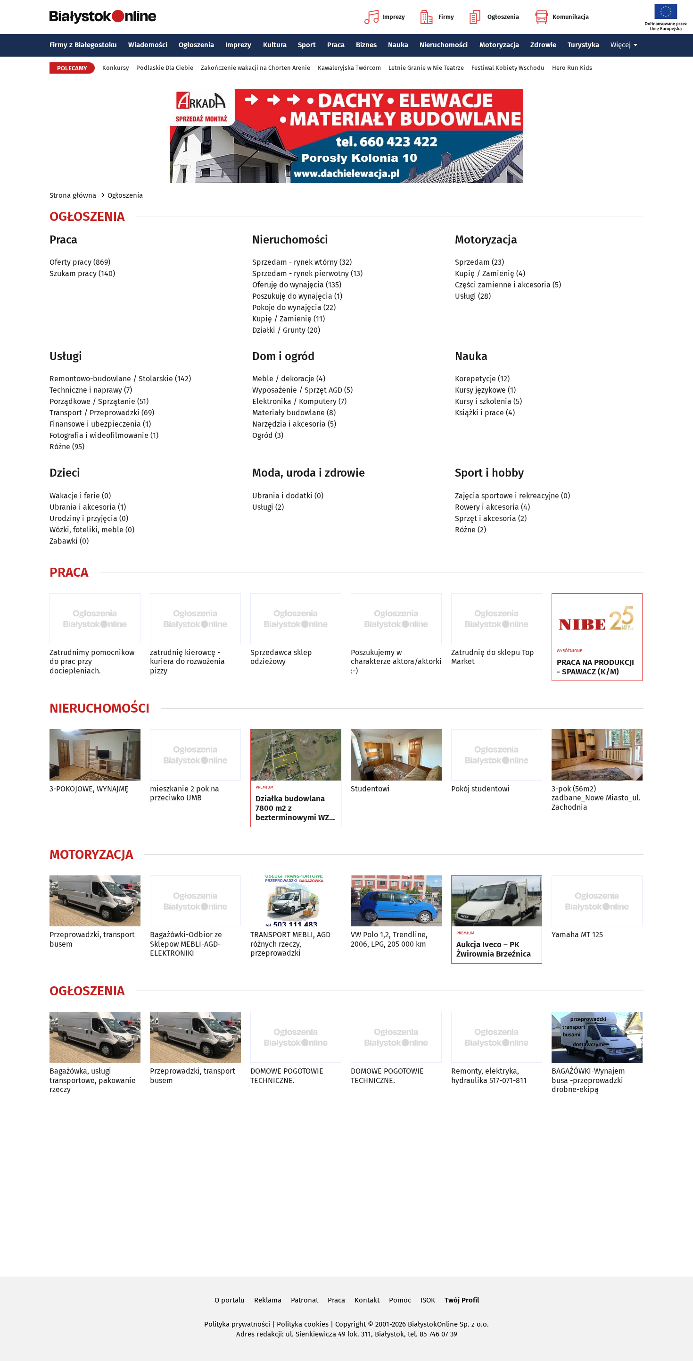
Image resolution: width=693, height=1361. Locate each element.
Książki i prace (479, 412)
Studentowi (370, 788)
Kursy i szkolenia (483, 401)
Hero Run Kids (572, 68)
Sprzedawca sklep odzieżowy (281, 657)
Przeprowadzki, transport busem (92, 939)
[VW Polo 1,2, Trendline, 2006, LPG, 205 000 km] (396, 901)
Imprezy (393, 16)
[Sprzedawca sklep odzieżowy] (295, 619)
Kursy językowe (480, 390)
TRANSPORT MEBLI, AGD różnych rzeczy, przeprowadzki (290, 943)
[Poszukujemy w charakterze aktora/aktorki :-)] (396, 619)
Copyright (350, 1324)
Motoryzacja (499, 45)
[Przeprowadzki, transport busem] (95, 901)
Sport (307, 45)
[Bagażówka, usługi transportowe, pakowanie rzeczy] (95, 1037)
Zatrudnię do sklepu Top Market (492, 657)
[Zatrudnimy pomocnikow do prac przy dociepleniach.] (95, 619)
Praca (336, 45)
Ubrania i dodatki (282, 495)
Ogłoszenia (503, 16)
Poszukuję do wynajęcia (292, 296)
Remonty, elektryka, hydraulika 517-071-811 (489, 1075)
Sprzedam (472, 262)
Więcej (620, 45)
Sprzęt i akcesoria (485, 518)
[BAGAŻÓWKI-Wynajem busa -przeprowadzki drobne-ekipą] (597, 1037)
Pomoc (400, 1300)
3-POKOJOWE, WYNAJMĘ (89, 788)
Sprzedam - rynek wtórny (295, 262)
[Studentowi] (396, 755)
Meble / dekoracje (283, 378)
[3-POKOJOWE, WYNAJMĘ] (95, 755)
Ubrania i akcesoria (83, 507)
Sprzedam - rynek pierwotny (300, 273)
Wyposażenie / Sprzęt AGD (297, 390)
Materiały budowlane (288, 412)
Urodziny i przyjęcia (83, 518)
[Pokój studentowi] (496, 755)
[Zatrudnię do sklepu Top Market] (496, 619)
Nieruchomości (444, 45)
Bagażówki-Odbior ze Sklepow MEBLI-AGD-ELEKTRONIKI (186, 943)
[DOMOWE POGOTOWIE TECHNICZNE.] (295, 1037)
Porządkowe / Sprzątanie (92, 401)
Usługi (465, 296)
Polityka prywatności (237, 1324)
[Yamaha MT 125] (597, 901)
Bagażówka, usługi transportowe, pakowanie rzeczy (93, 1080)
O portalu (229, 1300)
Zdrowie (543, 45)
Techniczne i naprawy (86, 390)
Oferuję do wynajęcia (288, 284)
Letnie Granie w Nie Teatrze (426, 68)
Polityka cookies (303, 1324)
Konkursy (115, 68)
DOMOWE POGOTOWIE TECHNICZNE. (286, 1075)
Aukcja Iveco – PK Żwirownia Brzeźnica (493, 949)
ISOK (428, 1300)
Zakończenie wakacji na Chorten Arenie (255, 68)
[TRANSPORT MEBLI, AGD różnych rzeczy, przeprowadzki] (295, 901)
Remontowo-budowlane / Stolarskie (111, 378)
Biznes (366, 45)
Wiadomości (147, 45)
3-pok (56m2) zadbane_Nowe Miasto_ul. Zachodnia (596, 797)
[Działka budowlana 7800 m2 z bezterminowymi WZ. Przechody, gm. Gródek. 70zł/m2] (296, 755)
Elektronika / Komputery (294, 401)
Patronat (304, 1300)
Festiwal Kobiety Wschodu (507, 68)
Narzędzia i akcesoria (289, 424)
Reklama (267, 1300)
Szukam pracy (73, 273)
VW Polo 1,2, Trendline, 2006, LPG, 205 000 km (389, 939)
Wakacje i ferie (75, 495)
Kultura (275, 45)
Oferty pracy (70, 262)
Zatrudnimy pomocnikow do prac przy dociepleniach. (92, 661)
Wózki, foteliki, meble (87, 529)
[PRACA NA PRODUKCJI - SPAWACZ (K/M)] (597, 619)
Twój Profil (462, 1300)
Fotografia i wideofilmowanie (99, 435)
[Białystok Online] (103, 17)
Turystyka (583, 45)
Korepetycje (475, 378)
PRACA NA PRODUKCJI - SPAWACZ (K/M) (595, 667)
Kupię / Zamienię (282, 318)
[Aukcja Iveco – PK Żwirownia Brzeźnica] (497, 901)
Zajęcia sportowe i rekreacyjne (507, 495)
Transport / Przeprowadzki (95, 412)
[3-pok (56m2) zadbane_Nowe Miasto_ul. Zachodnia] (597, 755)
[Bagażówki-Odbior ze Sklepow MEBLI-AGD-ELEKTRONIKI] (195, 901)
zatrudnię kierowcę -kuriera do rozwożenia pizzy (187, 661)
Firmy (446, 16)
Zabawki (64, 541)
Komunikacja (571, 16)
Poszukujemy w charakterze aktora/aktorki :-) (396, 661)
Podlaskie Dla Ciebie (164, 68)
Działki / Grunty (278, 330)
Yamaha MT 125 (577, 934)
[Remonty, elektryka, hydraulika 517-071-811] (496, 1037)
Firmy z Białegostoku (83, 45)
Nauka (398, 45)
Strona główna (73, 195)
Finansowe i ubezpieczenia (95, 424)
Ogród (262, 435)
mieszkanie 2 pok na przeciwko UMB (184, 793)
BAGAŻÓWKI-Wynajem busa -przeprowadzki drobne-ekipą (588, 1080)
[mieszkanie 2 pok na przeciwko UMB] (195, 755)
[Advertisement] (346, 1183)
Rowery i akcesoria (487, 507)
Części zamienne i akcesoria (503, 284)
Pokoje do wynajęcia (287, 307)
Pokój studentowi (480, 788)
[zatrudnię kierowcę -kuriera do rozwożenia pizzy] (195, 619)
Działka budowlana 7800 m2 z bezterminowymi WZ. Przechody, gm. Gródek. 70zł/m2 (293, 808)
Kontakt (367, 1300)
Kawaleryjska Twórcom (349, 68)
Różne (60, 446)
